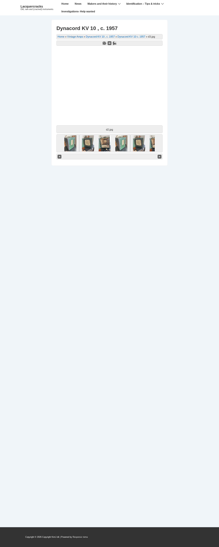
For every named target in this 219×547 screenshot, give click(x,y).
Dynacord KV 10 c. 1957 (131, 36)
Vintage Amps (75, 36)
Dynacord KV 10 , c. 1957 (100, 36)
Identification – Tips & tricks (143, 3)
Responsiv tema (80, 537)
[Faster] (115, 43)
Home (65, 3)
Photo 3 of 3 (109, 156)
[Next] (159, 156)
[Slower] (104, 43)
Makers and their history (102, 3)
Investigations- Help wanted (78, 11)
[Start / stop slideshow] (109, 43)
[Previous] (59, 156)
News (78, 3)
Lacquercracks (32, 6)
